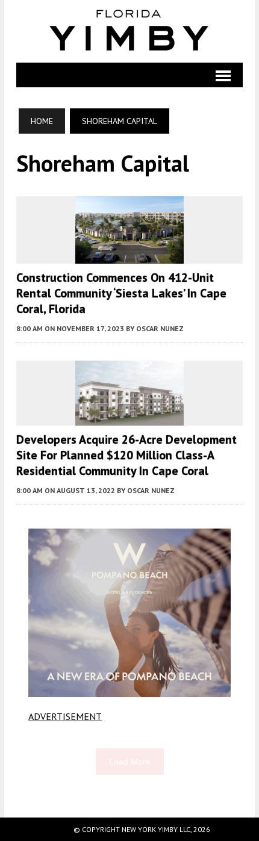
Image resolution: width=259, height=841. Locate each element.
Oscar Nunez (160, 328)
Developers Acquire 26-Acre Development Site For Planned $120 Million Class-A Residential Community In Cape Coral (126, 455)
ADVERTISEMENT (65, 716)
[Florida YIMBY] (129, 31)
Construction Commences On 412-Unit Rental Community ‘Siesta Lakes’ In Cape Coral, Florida (121, 293)
